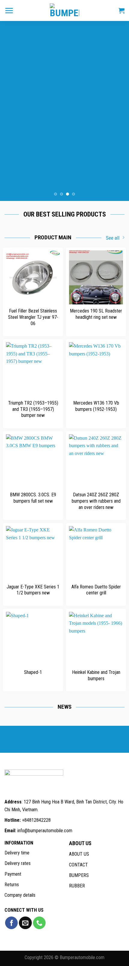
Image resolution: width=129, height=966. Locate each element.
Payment (12, 874)
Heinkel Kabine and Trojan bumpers (96, 675)
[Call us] (39, 923)
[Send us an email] (25, 923)
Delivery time (16, 853)
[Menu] (9, 10)
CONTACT (78, 865)
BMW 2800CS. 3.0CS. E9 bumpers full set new (33, 498)
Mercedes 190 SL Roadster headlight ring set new (96, 314)
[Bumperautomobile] (64, 10)
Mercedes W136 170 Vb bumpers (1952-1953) (96, 406)
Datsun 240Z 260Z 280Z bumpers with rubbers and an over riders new (96, 501)
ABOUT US (79, 854)
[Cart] (121, 10)
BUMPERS (79, 875)
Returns (11, 884)
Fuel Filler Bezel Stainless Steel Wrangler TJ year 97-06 (33, 317)
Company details (19, 895)
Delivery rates (17, 863)
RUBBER (77, 886)
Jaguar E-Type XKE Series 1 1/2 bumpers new (33, 590)
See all (112, 238)
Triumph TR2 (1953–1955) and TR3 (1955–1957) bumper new (33, 409)
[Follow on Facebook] (11, 923)
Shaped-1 (33, 672)
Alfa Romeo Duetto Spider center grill (96, 590)
